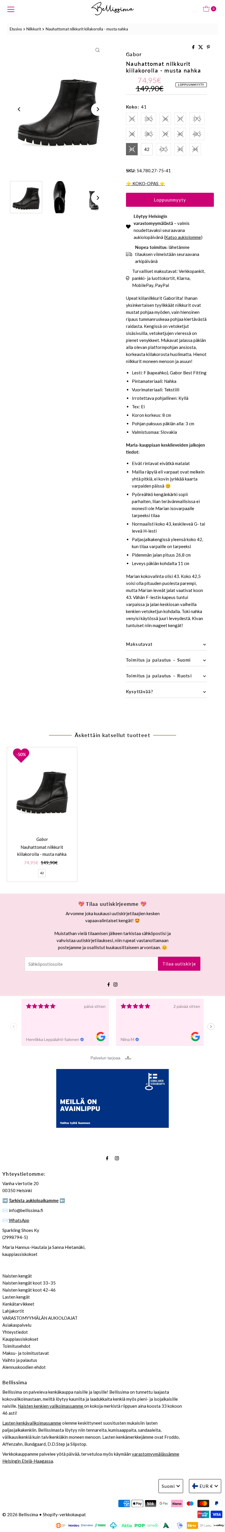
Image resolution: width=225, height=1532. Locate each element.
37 (180, 118)
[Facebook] (109, 983)
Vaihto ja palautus (19, 1360)
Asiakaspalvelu (16, 1325)
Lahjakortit (13, 1311)
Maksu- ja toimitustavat (25, 1353)
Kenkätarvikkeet (18, 1303)
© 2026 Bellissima (20, 1514)
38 (131, 134)
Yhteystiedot (15, 1332)
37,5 (196, 118)
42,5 (163, 149)
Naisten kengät (17, 1275)
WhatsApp (19, 1220)
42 (146, 149)
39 (165, 134)
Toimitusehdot (16, 1346)
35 (131, 118)
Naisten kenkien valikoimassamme (51, 1406)
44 (195, 149)
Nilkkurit (33, 29)
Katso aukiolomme (183, 237)
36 (165, 118)
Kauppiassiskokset (20, 1339)
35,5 (148, 118)
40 (180, 134)
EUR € (206, 1486)
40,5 (196, 134)
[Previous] (19, 109)
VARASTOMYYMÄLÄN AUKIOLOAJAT (40, 1318)
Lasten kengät (16, 1296)
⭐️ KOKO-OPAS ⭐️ (145, 183)
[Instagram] (115, 983)
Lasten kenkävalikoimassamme (31, 1423)
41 (131, 149)
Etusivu (16, 29)
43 (180, 149)
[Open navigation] (11, 9)
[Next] (97, 109)
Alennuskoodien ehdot (24, 1367)
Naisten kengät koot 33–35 (29, 1282)
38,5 (148, 134)
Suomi (168, 1486)
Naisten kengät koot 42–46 (29, 1289)
